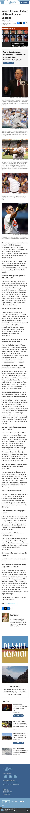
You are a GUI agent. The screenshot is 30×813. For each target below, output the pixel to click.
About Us (5, 789)
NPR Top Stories (11, 603)
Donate (25, 2)
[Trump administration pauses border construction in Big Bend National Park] (7, 751)
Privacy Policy (6, 794)
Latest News (6, 702)
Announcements (7, 791)
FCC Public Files (7, 793)
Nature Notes (15, 687)
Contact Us (6, 790)
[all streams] (28, 810)
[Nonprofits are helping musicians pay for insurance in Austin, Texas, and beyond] (7, 707)
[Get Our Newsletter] (15, 649)
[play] (2, 810)
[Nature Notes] (15, 674)
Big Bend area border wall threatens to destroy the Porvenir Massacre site (20, 735)
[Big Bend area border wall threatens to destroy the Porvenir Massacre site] (7, 736)
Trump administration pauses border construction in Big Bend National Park (20, 750)
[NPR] (6, 801)
